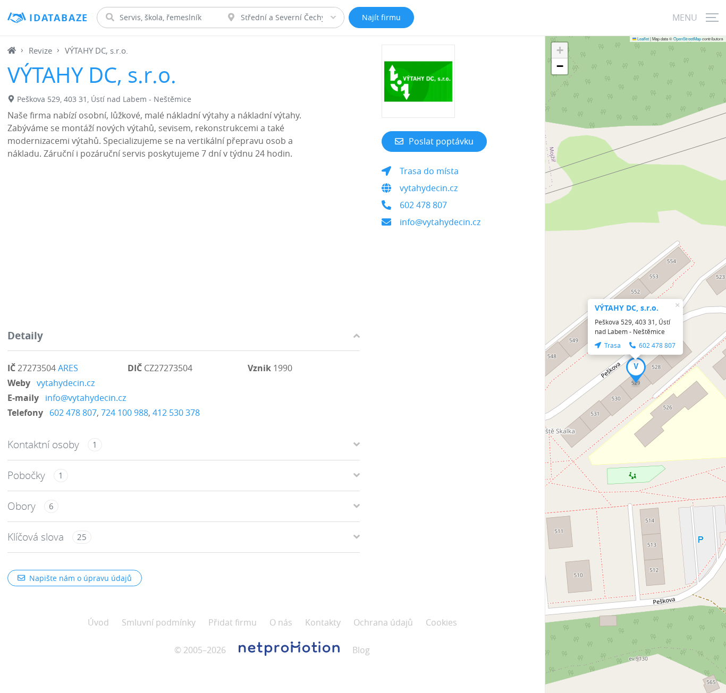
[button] (636, 370)
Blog (361, 650)
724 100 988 (124, 412)
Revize (40, 50)
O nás (280, 622)
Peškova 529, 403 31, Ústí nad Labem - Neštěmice (104, 99)
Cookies (441, 622)
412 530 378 (176, 412)
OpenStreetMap (687, 38)
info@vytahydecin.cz (85, 398)
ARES (68, 368)
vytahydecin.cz (66, 383)
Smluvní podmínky (159, 622)
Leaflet (642, 38)
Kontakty (323, 622)
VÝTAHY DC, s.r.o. (627, 308)
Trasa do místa (429, 171)
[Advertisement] (183, 247)
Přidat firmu (232, 622)
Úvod (98, 622)
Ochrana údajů (383, 622)
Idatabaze (58, 17)
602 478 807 (73, 412)
